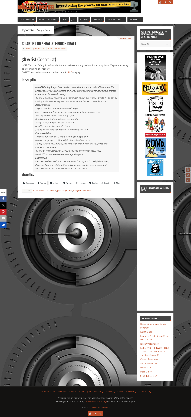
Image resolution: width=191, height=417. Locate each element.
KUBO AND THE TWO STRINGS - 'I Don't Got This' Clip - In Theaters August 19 (155, 351)
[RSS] (188, 180)
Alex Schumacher (148, 363)
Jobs (89, 391)
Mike (28, 48)
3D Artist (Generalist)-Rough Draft (49, 43)
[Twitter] (188, 175)
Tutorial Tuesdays (126, 391)
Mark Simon (146, 371)
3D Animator (50, 190)
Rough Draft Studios (82, 190)
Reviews (98, 391)
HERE (69, 72)
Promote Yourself (67, 391)
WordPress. (105, 407)
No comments (126, 38)
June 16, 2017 (39, 48)
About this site (48, 391)
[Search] (167, 44)
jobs (59, 190)
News (81, 391)
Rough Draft (67, 190)
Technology (144, 391)
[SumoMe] (3, 225)
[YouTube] (188, 170)
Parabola (95, 407)
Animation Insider (36, 7)
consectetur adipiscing (95, 401)
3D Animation (39, 190)
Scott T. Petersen (148, 375)
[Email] (3, 218)
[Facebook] (3, 199)
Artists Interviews (57, 48)
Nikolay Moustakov (149, 343)
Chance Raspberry (149, 359)
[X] (3, 205)
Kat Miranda (146, 331)
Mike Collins (146, 367)
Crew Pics (109, 391)
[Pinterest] (3, 212)
